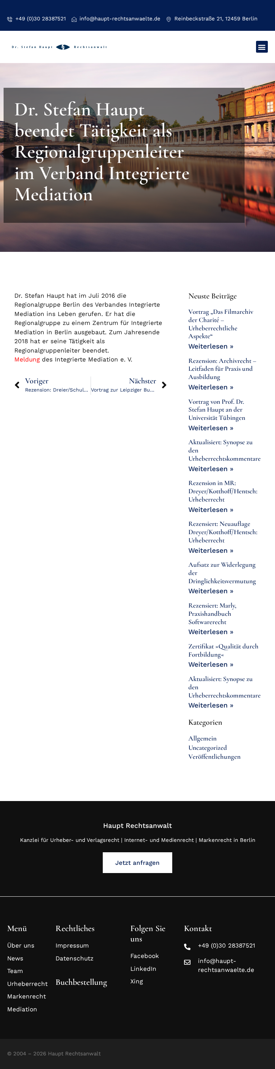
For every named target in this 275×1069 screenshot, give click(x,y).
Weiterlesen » (210, 346)
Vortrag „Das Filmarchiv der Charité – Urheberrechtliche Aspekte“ (220, 323)
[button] (262, 47)
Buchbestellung (81, 982)
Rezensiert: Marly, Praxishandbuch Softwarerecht (212, 613)
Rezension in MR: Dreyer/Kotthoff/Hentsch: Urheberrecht (222, 491)
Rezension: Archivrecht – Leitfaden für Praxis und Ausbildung (222, 368)
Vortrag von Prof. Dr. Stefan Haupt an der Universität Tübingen (216, 409)
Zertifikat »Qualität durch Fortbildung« (223, 650)
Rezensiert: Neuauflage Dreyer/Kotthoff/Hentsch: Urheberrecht (222, 531)
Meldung (27, 359)
